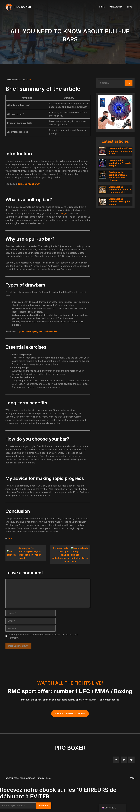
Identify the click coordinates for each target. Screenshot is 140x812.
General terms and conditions (20, 778)
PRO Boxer (22, 6)
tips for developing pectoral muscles (37, 331)
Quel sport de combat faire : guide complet (119, 201)
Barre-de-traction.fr (29, 184)
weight (64, 213)
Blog (129, 7)
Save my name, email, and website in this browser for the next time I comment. (44, 636)
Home (102, 7)
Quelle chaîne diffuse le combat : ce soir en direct (120, 151)
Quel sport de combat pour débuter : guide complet (120, 189)
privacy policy (44, 778)
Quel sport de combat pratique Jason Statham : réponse (118, 176)
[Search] (128, 83)
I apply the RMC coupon (70, 713)
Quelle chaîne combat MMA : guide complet (120, 163)
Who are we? (116, 7)
